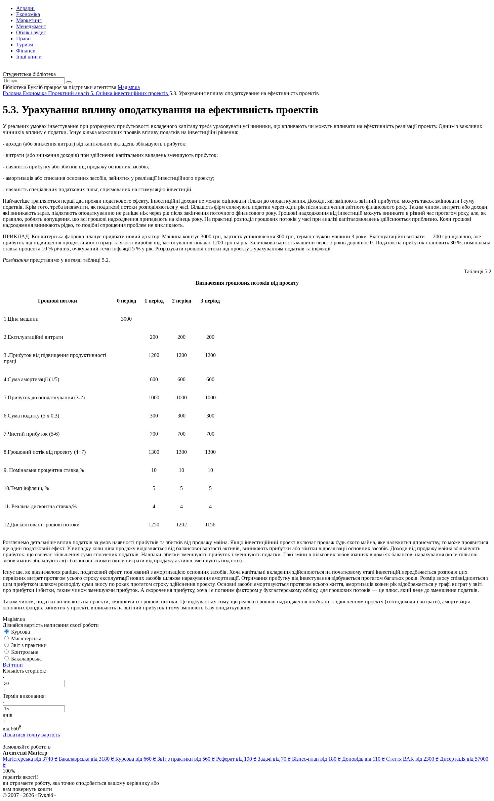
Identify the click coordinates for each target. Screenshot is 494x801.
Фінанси (26, 50)
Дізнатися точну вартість (31, 734)
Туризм (24, 44)
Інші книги (29, 56)
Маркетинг (29, 20)
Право (23, 38)
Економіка (28, 14)
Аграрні (25, 8)
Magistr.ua (129, 87)
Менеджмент (31, 26)
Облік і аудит (31, 32)
